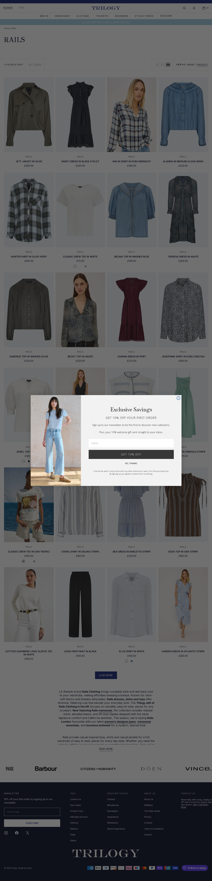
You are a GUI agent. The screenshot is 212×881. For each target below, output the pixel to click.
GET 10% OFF (131, 454)
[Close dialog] (178, 398)
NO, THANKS (131, 463)
